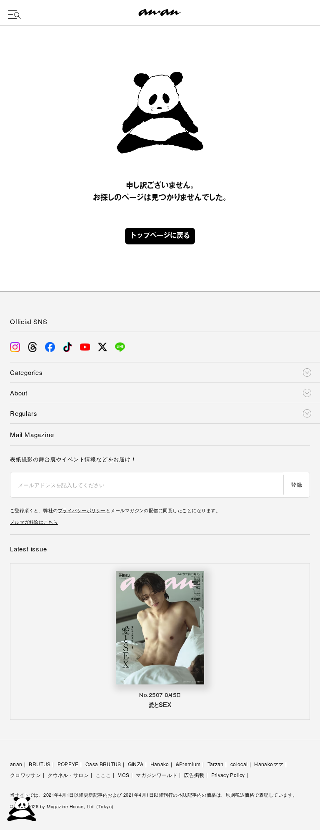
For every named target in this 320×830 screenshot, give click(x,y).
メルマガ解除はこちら (34, 521)
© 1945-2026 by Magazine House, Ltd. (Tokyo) (62, 806)
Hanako (159, 763)
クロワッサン (25, 774)
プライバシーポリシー (82, 510)
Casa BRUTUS (103, 763)
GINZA (136, 763)
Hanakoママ (268, 763)
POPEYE (68, 763)
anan (16, 763)
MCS (123, 774)
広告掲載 (194, 774)
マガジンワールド (156, 774)
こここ (103, 774)
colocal (239, 763)
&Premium (188, 763)
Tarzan (216, 763)
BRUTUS (39, 763)
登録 (296, 484)
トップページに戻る (160, 236)
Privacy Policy (228, 774)
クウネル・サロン (68, 774)
